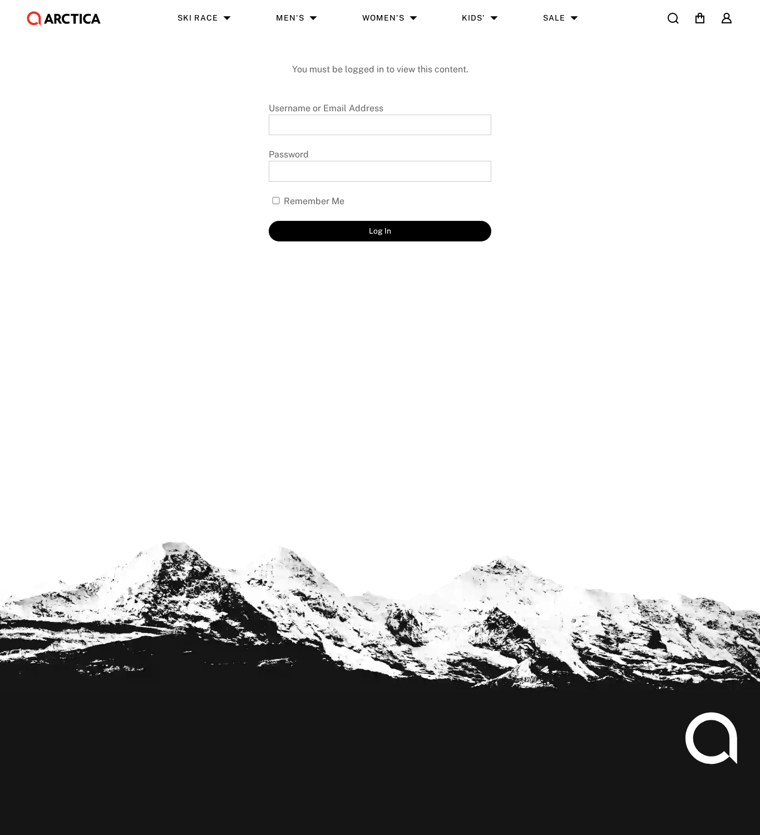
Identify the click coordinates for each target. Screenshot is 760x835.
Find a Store (363, 775)
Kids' (473, 17)
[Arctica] (64, 18)
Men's (290, 17)
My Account (47, 740)
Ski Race (197, 17)
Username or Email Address (326, 108)
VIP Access (361, 758)
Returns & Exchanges (67, 793)
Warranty (42, 811)
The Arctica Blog (373, 740)
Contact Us (206, 793)
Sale (554, 17)
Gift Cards (44, 828)
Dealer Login (209, 758)
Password (289, 154)
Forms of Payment (221, 775)
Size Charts (46, 758)
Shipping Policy (55, 775)
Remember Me (313, 201)
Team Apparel (212, 740)
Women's (383, 17)
